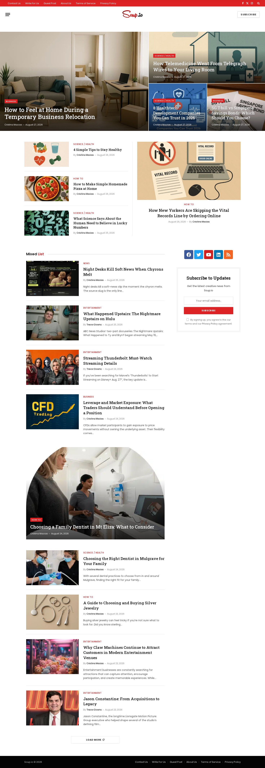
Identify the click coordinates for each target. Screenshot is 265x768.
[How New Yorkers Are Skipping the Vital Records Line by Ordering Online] (189, 171)
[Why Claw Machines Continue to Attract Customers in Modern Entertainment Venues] (52, 656)
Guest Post (50, 3)
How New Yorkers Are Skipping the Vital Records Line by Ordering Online (189, 213)
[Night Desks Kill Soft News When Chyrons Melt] (52, 278)
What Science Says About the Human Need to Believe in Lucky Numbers (100, 222)
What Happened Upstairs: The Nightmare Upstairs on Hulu (121, 316)
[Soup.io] (132, 14)
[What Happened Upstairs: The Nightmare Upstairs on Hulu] (52, 323)
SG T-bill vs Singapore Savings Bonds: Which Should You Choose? (233, 112)
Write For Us (32, 3)
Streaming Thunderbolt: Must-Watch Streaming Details (117, 361)
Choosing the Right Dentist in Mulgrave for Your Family (123, 561)
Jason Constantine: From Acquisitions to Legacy (121, 701)
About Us (66, 3)
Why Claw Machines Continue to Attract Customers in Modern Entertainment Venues (121, 652)
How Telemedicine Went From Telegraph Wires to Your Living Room (199, 66)
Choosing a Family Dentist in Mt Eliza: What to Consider (92, 527)
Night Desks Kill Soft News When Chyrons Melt (123, 272)
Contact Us (14, 3)
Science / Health (164, 55)
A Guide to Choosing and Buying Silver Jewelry (119, 605)
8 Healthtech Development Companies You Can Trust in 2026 (176, 112)
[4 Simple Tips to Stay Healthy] (46, 154)
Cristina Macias (13, 124)
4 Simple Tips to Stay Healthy (97, 149)
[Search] (258, 3)
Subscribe (248, 14)
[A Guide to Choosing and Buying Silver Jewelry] (52, 612)
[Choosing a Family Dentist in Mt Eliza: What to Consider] (95, 493)
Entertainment (92, 307)
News (86, 263)
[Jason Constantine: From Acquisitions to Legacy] (52, 708)
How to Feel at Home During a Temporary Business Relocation (50, 113)
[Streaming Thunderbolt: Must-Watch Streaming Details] (52, 367)
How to (78, 178)
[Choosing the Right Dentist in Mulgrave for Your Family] (52, 567)
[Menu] (7, 14)
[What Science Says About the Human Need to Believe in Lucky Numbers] (46, 223)
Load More (93, 739)
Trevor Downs (94, 324)
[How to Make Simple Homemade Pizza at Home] (46, 188)
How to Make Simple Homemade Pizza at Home (100, 186)
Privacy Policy (108, 3)
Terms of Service (86, 3)
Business (11, 101)
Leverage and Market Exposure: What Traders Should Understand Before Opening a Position (123, 407)
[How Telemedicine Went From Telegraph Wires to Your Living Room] (207, 57)
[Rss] (228, 254)
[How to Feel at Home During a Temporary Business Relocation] (74, 81)
